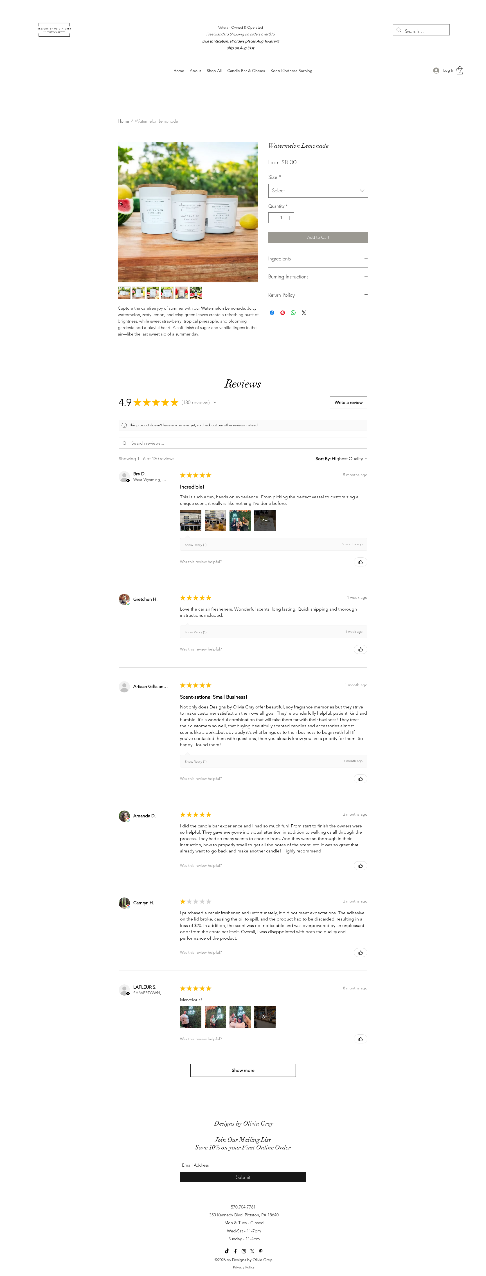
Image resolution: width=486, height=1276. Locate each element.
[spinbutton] (281, 218)
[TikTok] (227, 1251)
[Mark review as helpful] (360, 561)
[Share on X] (304, 312)
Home (123, 121)
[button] (459, 70)
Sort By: (323, 458)
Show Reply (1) (195, 545)
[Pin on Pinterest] (282, 312)
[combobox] (318, 191)
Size (275, 177)
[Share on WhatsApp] (293, 312)
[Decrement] (273, 218)
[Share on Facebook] (272, 312)
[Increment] (290, 218)
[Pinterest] (261, 1251)
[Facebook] (235, 1251)
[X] (252, 1251)
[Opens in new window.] (128, 603)
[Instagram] (244, 1251)
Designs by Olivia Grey (243, 1123)
